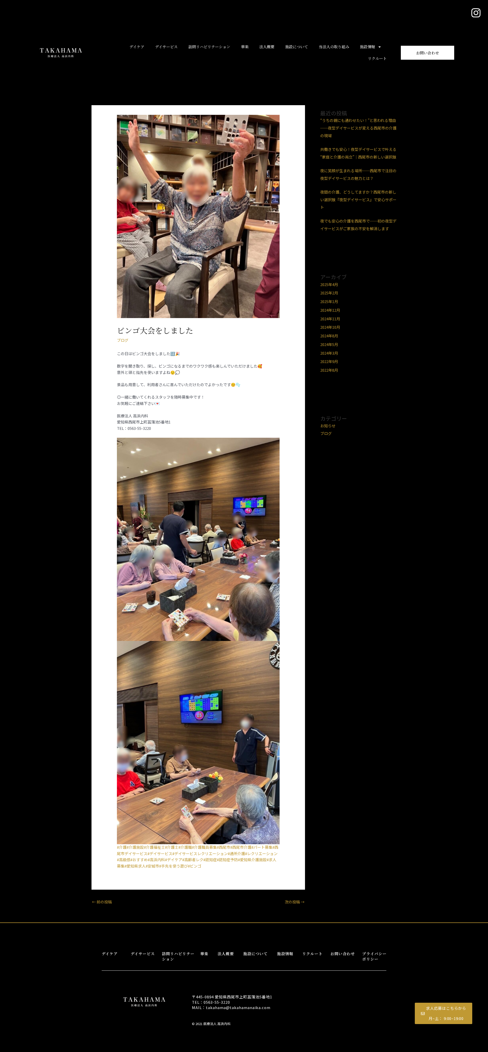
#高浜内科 (156, 859)
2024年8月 (329, 335)
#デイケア (173, 859)
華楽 (245, 46)
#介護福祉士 (154, 847)
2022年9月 (329, 361)
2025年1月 (329, 301)
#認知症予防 (227, 859)
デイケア (136, 46)
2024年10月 (330, 327)
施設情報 (367, 46)
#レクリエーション (261, 853)
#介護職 (185, 847)
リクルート (377, 58)
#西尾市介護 (240, 847)
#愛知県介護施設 (252, 859)
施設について (296, 46)
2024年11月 (330, 318)
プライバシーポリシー (374, 956)
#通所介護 (236, 853)
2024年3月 (329, 353)
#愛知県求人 (135, 866)
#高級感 (123, 859)
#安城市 (152, 866)
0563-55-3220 (217, 1002)
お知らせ (328, 425)
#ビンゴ (194, 866)
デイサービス (166, 46)
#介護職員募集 (204, 847)
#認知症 (210, 859)
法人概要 (266, 46)
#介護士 (171, 847)
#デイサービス (159, 853)
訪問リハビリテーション (209, 46)
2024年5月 (329, 344)
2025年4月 (329, 284)
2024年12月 (330, 310)
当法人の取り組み (334, 46)
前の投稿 (102, 901)
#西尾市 (223, 847)
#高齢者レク (192, 859)
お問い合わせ (342, 953)
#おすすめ (139, 859)
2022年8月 (329, 370)
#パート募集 (261, 847)
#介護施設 (135, 847)
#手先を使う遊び (173, 866)
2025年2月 (329, 292)
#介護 (122, 847)
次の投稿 (294, 901)
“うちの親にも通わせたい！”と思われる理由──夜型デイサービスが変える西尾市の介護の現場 (358, 128)
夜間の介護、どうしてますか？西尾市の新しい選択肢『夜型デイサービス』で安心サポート (358, 199)
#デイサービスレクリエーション (200, 853)
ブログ (122, 340)
